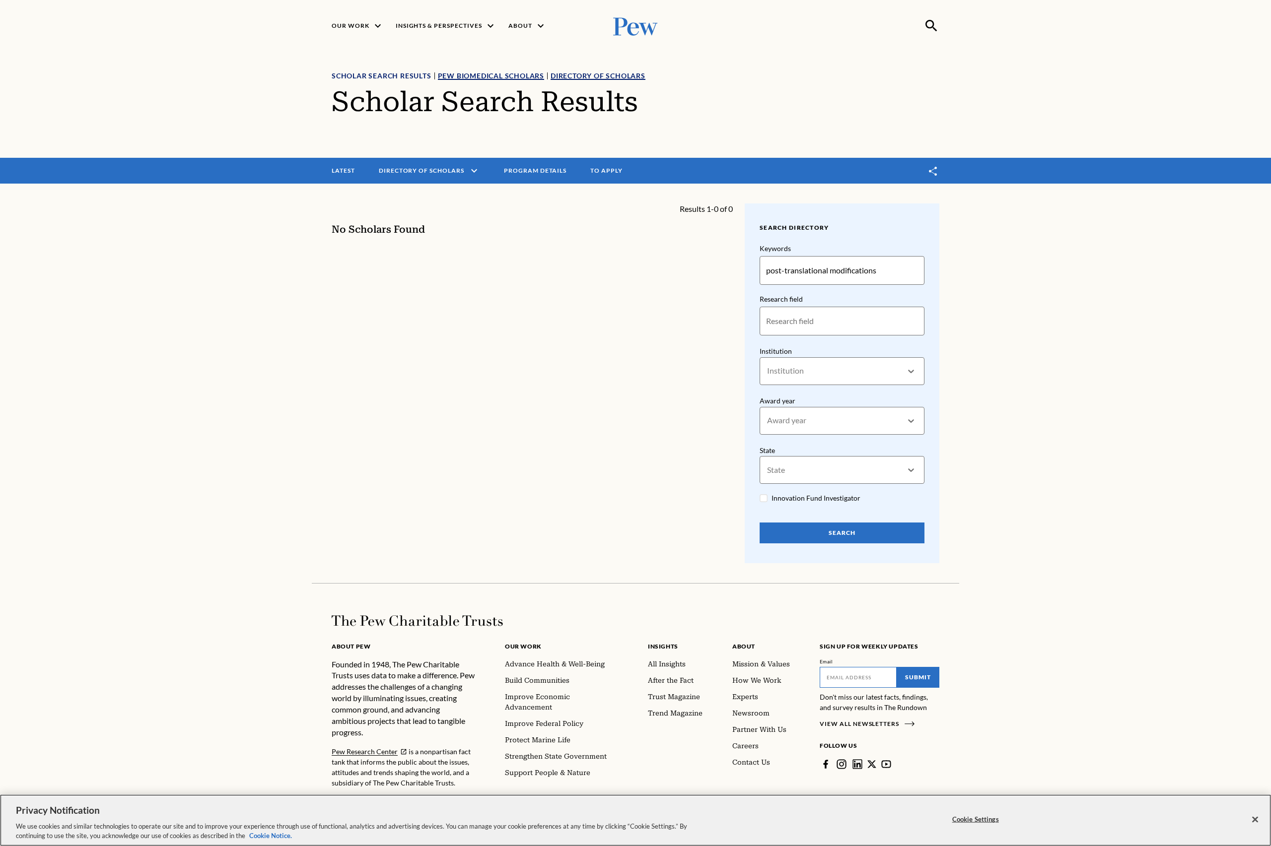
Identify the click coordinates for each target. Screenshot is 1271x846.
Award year (777, 400)
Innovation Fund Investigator (816, 498)
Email (826, 661)
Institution (776, 351)
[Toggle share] (933, 171)
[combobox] (768, 371)
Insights (663, 646)
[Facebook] (826, 764)
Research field (781, 299)
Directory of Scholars (598, 75)
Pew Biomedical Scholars (491, 75)
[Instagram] (841, 764)
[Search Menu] (931, 26)
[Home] (417, 620)
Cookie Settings (975, 819)
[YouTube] (886, 764)
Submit (918, 677)
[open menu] (474, 171)
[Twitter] (871, 764)
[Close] (1255, 820)
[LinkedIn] (857, 764)
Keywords (775, 248)
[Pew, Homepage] (635, 25)
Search (842, 532)
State (767, 450)
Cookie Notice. (270, 836)
